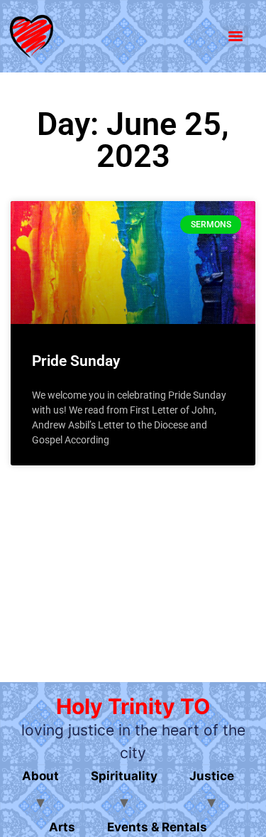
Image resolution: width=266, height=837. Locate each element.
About (40, 776)
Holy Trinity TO (133, 706)
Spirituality (124, 776)
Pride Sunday (76, 360)
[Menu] (235, 36)
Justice (211, 776)
